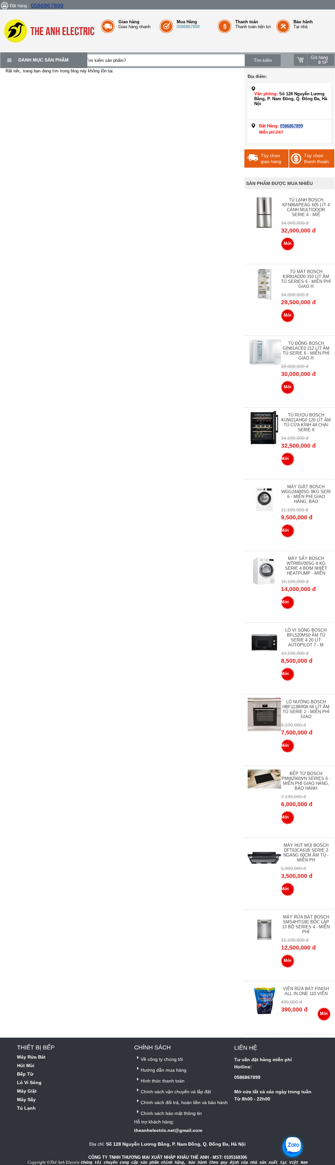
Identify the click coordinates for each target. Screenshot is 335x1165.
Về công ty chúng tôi (162, 1059)
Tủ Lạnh (26, 1108)
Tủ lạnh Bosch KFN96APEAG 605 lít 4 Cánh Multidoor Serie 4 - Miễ (306, 207)
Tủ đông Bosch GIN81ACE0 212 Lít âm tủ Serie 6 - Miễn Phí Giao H (306, 351)
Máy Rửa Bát (31, 1057)
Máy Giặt (27, 1091)
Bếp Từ (25, 1074)
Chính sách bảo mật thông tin (171, 1113)
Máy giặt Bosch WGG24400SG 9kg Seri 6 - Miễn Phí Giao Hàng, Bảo (306, 494)
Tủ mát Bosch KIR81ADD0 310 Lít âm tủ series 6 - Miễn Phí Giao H (306, 279)
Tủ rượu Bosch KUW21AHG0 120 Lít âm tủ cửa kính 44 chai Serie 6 (306, 422)
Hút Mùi (25, 1065)
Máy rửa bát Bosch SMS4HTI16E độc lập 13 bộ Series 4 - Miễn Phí (306, 924)
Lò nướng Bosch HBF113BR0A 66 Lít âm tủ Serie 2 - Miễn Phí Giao (305, 709)
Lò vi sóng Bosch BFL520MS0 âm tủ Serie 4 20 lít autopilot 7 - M (305, 637)
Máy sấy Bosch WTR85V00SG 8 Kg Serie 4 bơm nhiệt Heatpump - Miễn (306, 566)
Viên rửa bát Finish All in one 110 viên (306, 991)
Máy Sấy (26, 1099)
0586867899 (47, 5)
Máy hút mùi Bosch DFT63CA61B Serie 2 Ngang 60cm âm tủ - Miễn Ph (305, 852)
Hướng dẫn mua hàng (163, 1070)
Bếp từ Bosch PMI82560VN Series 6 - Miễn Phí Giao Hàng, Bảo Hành (306, 781)
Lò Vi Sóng (29, 1082)
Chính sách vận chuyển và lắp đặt (176, 1091)
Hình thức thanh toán (163, 1080)
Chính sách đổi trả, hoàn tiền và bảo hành (184, 1102)
